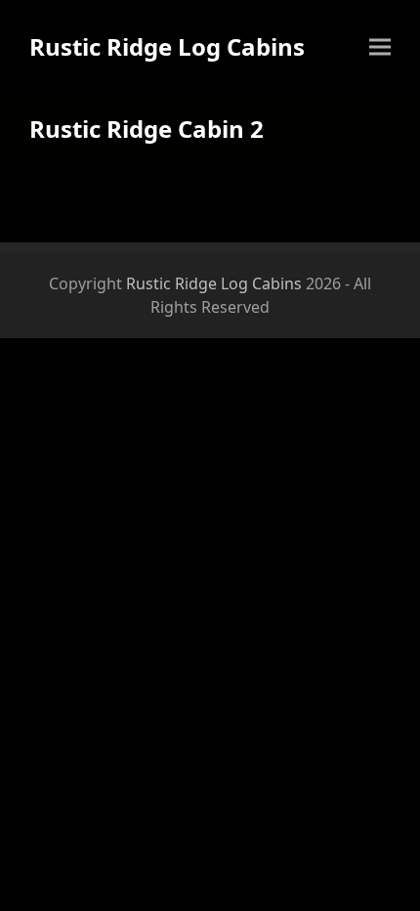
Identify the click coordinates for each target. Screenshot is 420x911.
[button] (380, 47)
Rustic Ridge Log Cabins (167, 46)
